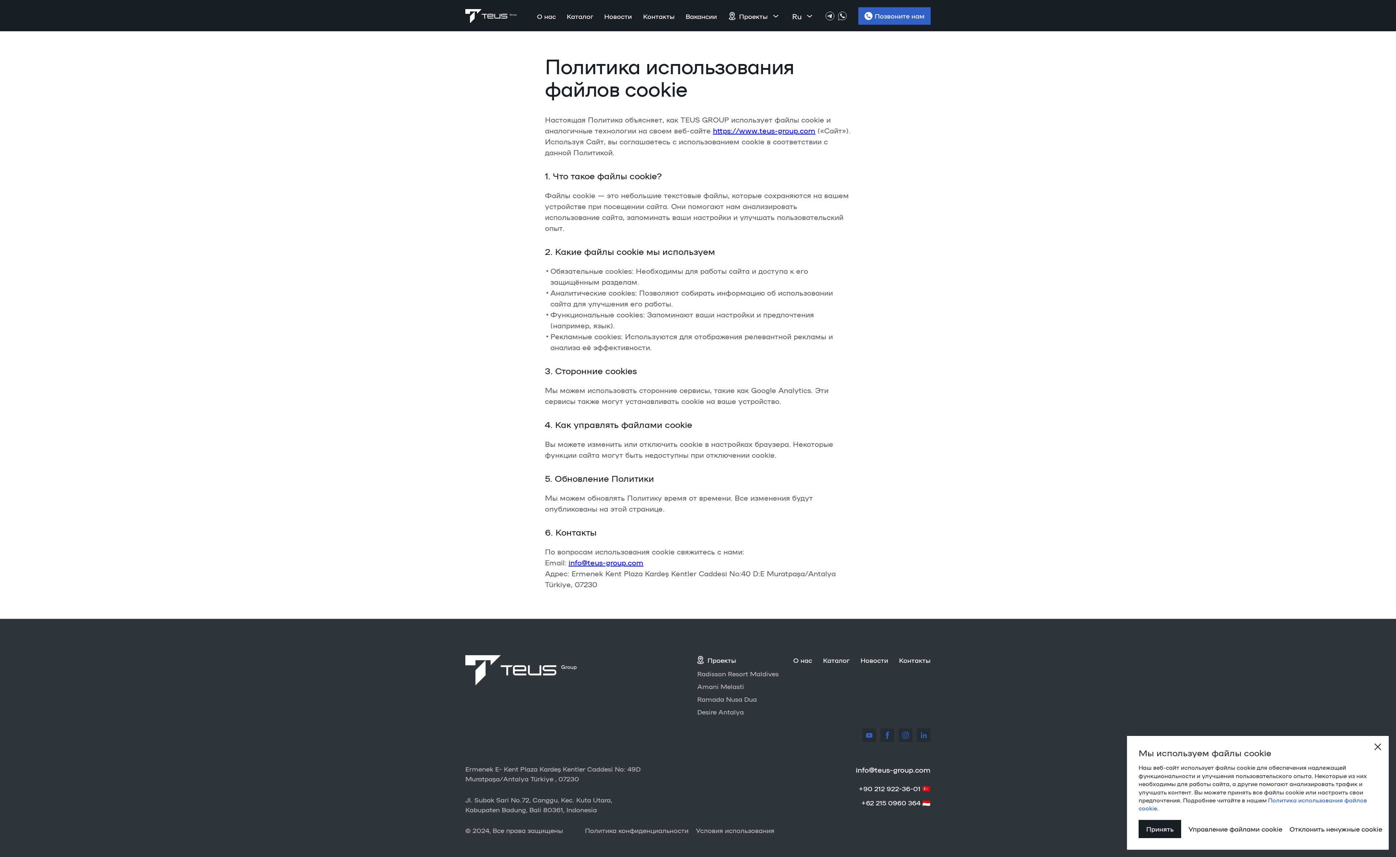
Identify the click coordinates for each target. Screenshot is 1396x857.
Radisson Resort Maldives (738, 673)
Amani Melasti (720, 686)
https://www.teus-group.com (764, 130)
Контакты (659, 16)
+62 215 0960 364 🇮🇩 (896, 802)
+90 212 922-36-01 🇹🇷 (895, 788)
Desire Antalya (720, 712)
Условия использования (735, 830)
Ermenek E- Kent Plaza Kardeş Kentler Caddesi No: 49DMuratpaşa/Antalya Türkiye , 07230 (553, 773)
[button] (759, 16)
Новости (618, 16)
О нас (546, 16)
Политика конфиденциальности (637, 830)
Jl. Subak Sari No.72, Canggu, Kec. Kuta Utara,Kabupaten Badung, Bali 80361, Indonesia (538, 804)
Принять (1160, 829)
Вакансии (701, 16)
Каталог (580, 16)
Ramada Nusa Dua (727, 699)
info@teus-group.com (606, 562)
